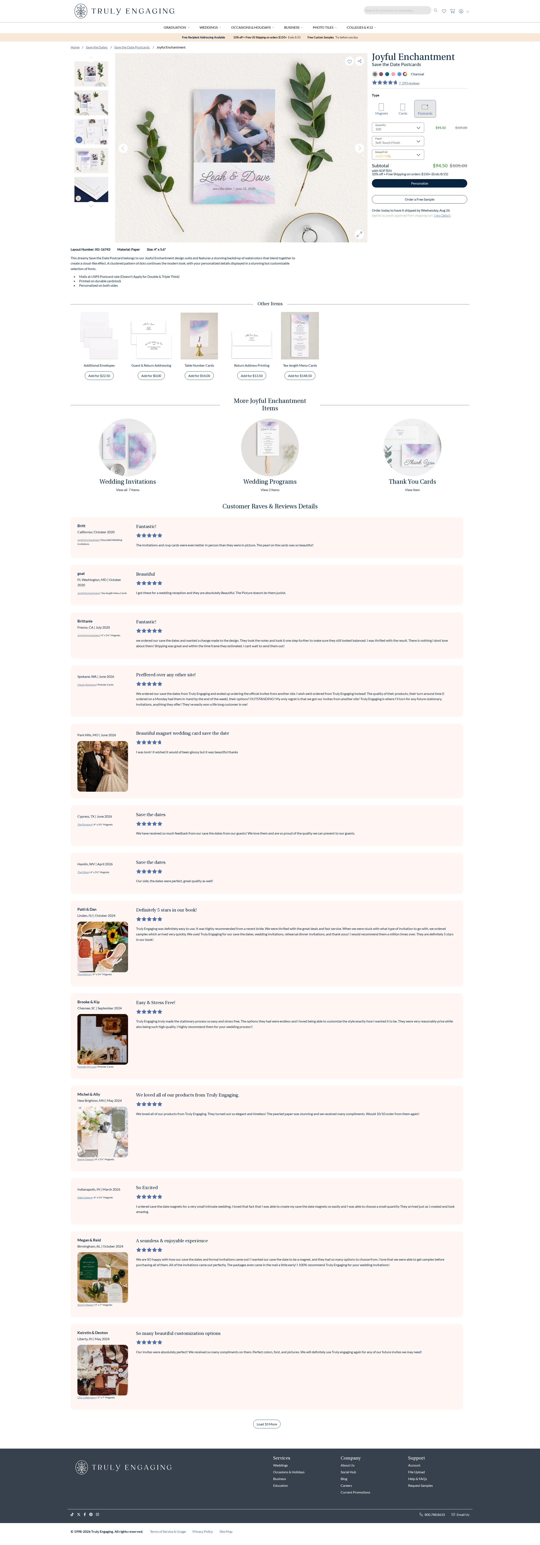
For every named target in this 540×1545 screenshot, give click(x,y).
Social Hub (348, 1472)
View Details (442, 215)
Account (414, 1465)
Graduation (175, 27)
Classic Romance (86, 684)
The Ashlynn (84, 974)
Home (75, 47)
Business (291, 27)
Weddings (209, 27)
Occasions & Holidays (251, 27)
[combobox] (402, 10)
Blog (344, 1479)
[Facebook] (86, 1515)
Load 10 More (267, 1424)
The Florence (84, 824)
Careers (346, 1485)
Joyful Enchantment (88, 540)
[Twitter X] (80, 1515)
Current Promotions (355, 1492)
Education (280, 1485)
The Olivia (83, 872)
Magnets (381, 113)
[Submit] (435, 10)
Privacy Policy (203, 1531)
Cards (403, 113)
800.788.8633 (435, 1515)
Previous (91, 57)
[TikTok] (74, 1515)
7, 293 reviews (409, 83)
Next (91, 205)
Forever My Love (86, 1066)
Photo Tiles (323, 27)
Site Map (226, 1531)
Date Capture (84, 1197)
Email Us (463, 1515)
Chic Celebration (86, 1397)
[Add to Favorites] (349, 61)
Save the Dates (97, 47)
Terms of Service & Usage (168, 1531)
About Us (348, 1465)
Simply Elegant (85, 1159)
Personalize (419, 183)
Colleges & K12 (360, 27)
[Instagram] (99, 1515)
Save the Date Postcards (132, 47)
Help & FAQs (417, 1479)
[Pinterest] (92, 1515)
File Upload (416, 1472)
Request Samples (420, 1485)
